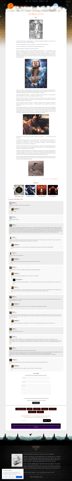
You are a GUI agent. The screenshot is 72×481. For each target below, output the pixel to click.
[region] (13, 474)
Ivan (13, 224)
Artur (13, 328)
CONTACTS (40, 411)
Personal (49, 425)
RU (67, 1)
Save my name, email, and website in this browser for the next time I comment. (36, 398)
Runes (53, 425)
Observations (39, 425)
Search (45, 420)
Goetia (21, 425)
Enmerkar (16, 208)
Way (36, 17)
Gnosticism (16, 425)
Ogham (44, 425)
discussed (24, 44)
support (29, 90)
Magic (30, 425)
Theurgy (58, 425)
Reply (10, 206)
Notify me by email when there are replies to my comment (37, 400)
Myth (34, 425)
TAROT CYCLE (32, 411)
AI (49, 420)
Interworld (26, 425)
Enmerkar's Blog (22, 6)
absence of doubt (30, 41)
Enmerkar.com (55, 178)
